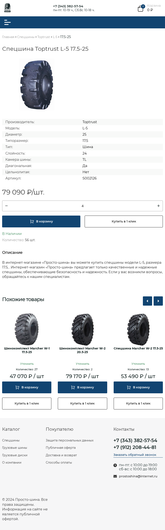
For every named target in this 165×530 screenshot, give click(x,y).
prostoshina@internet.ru (138, 476)
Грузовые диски (15, 455)
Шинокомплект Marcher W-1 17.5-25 (27, 350)
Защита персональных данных (69, 440)
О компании (11, 462)
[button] (147, 301)
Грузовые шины (14, 448)
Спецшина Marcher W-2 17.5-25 (138, 348)
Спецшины (11, 440)
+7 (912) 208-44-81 (134, 447)
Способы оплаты (59, 462)
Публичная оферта (61, 448)
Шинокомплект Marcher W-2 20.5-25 (82, 350)
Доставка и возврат (61, 455)
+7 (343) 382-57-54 (68, 6)
